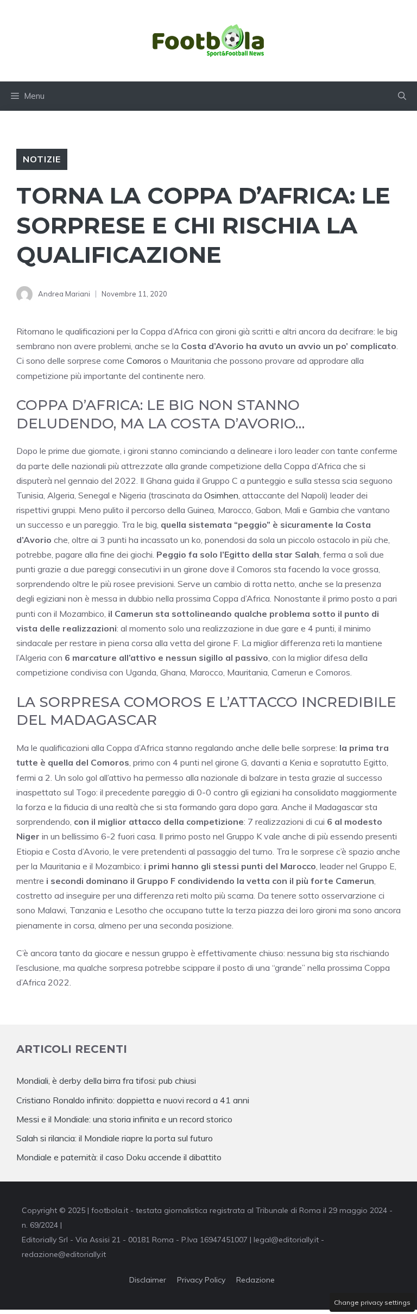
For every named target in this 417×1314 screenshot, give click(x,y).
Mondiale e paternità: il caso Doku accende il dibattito (120, 1157)
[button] (402, 96)
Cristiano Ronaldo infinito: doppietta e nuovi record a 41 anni (132, 1100)
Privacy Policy (201, 1280)
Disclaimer (147, 1280)
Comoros (144, 360)
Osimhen (221, 495)
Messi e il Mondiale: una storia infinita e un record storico (124, 1119)
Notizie (42, 159)
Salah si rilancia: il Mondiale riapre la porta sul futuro (114, 1138)
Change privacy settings (372, 1302)
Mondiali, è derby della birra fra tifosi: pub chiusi (106, 1080)
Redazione (255, 1280)
